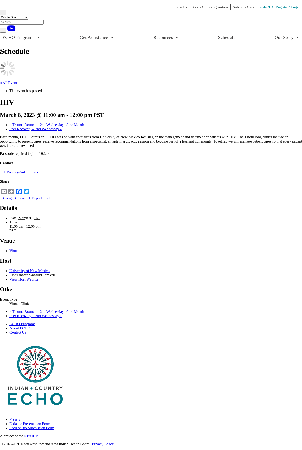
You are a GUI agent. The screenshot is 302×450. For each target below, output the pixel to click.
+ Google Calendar (14, 198)
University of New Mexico (29, 271)
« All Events (9, 83)
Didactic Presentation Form (29, 424)
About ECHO (19, 328)
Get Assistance (94, 37)
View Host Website (23, 279)
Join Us (181, 7)
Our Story (284, 37)
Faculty (15, 419)
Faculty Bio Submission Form (31, 428)
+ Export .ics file (41, 198)
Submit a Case (243, 7)
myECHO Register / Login (279, 7)
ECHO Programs (18, 37)
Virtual (14, 251)
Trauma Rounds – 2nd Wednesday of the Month (46, 125)
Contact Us (17, 332)
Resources (163, 37)
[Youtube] (11, 28)
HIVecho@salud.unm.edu (23, 172)
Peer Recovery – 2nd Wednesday (35, 129)
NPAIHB (31, 436)
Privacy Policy (103, 444)
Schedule (226, 37)
